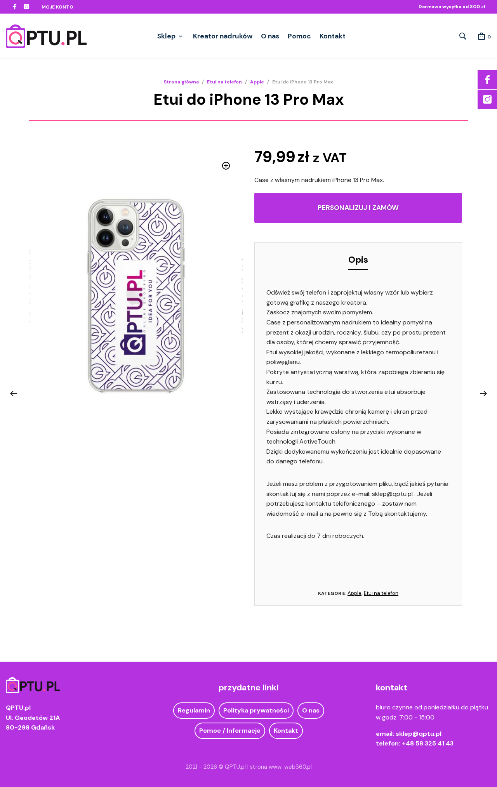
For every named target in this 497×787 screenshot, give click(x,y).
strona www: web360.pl (281, 766)
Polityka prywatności (256, 710)
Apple (257, 82)
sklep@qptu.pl (418, 734)
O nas (270, 36)
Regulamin (194, 710)
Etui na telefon (224, 82)
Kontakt (333, 36)
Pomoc (299, 36)
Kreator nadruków (222, 36)
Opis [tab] (358, 259)
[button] (226, 166)
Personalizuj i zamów (358, 207)
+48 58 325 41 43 (428, 743)
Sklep (166, 36)
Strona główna (181, 82)
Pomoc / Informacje (230, 730)
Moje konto (57, 7)
